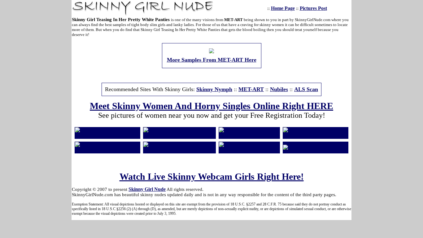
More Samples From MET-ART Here (211, 60)
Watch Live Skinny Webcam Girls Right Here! (212, 176)
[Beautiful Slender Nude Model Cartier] (315, 135)
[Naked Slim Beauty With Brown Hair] (179, 150)
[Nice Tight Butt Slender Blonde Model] (107, 150)
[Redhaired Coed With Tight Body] (249, 150)
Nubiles (279, 89)
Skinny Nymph (214, 89)
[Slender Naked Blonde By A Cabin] (249, 135)
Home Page (283, 8)
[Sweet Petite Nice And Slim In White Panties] (179, 135)
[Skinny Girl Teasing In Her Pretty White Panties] (211, 51)
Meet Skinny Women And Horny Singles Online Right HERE (211, 106)
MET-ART (251, 89)
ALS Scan (306, 89)
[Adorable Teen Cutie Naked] (315, 147)
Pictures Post (313, 8)
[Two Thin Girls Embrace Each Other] (107, 135)
